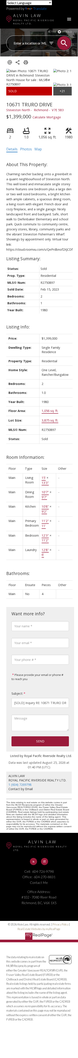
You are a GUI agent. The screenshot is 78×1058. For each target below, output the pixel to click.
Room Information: (25, 457)
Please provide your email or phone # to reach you (37, 677)
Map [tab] (38, 149)
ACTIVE (52, 31)
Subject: (17, 693)
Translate (40, 8)
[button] (33, 861)
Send (40, 741)
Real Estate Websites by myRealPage (39, 929)
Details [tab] (12, 149)
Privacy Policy (60, 924)
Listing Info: (18, 327)
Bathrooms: (18, 573)
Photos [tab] (26, 149)
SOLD (69, 31)
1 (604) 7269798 (19, 784)
